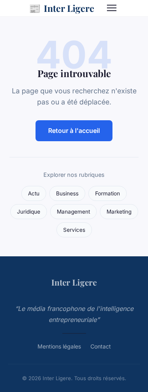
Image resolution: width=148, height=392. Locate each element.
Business (67, 193)
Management (73, 211)
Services (74, 230)
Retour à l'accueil (74, 130)
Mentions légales (59, 346)
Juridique (28, 211)
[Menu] (112, 8)
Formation (107, 193)
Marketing (119, 211)
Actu (33, 193)
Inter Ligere (61, 8)
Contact (100, 346)
